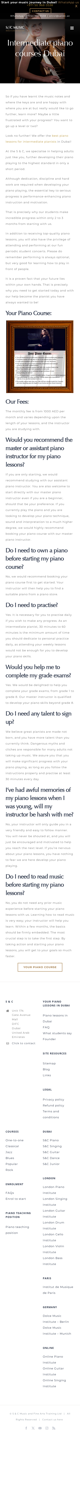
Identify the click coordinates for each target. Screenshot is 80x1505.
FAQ (46, 1027)
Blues (10, 1158)
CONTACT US (40, 11)
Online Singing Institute (54, 1383)
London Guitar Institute (54, 1213)
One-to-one (15, 1140)
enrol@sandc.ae (59, 15)
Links (47, 1075)
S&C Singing (52, 1146)
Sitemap (49, 1063)
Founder (49, 1039)
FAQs (10, 1193)
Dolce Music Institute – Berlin (56, 1318)
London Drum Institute (53, 1225)
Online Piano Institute (53, 1359)
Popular (12, 1164)
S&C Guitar (51, 1152)
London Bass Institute (53, 1261)
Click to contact (24, 1043)
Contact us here (52, 1419)
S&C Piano (51, 1140)
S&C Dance (51, 1158)
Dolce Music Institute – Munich (57, 1330)
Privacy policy (53, 1099)
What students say (57, 1033)
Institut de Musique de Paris (58, 1290)
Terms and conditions (51, 1114)
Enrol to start (16, 1199)
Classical (12, 1146)
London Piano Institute (53, 1190)
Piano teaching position (17, 1230)
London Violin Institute (53, 1249)
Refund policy (53, 1105)
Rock (9, 1170)
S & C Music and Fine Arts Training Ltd (37, 1413)
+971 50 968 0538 (40, 5)
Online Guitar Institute (53, 1371)
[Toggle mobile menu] (72, 28)
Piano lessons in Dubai (55, 1018)
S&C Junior (51, 1164)
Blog (46, 1069)
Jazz (9, 1152)
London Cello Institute (53, 1237)
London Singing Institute (55, 1201)
